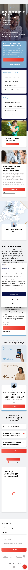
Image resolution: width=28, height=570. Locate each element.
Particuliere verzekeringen (12, 77)
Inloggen (14, 406)
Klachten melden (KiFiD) (11, 110)
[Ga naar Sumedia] (14, 567)
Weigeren (14, 304)
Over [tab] (23, 268)
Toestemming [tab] (5, 268)
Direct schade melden (11, 85)
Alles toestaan (14, 294)
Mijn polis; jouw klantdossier (12, 102)
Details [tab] (14, 268)
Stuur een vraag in (14, 462)
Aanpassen (13, 299)
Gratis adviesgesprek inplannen (13, 106)
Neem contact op (9, 115)
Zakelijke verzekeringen (11, 81)
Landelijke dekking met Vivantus (14, 89)
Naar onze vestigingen (14, 459)
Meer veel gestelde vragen (14, 451)
